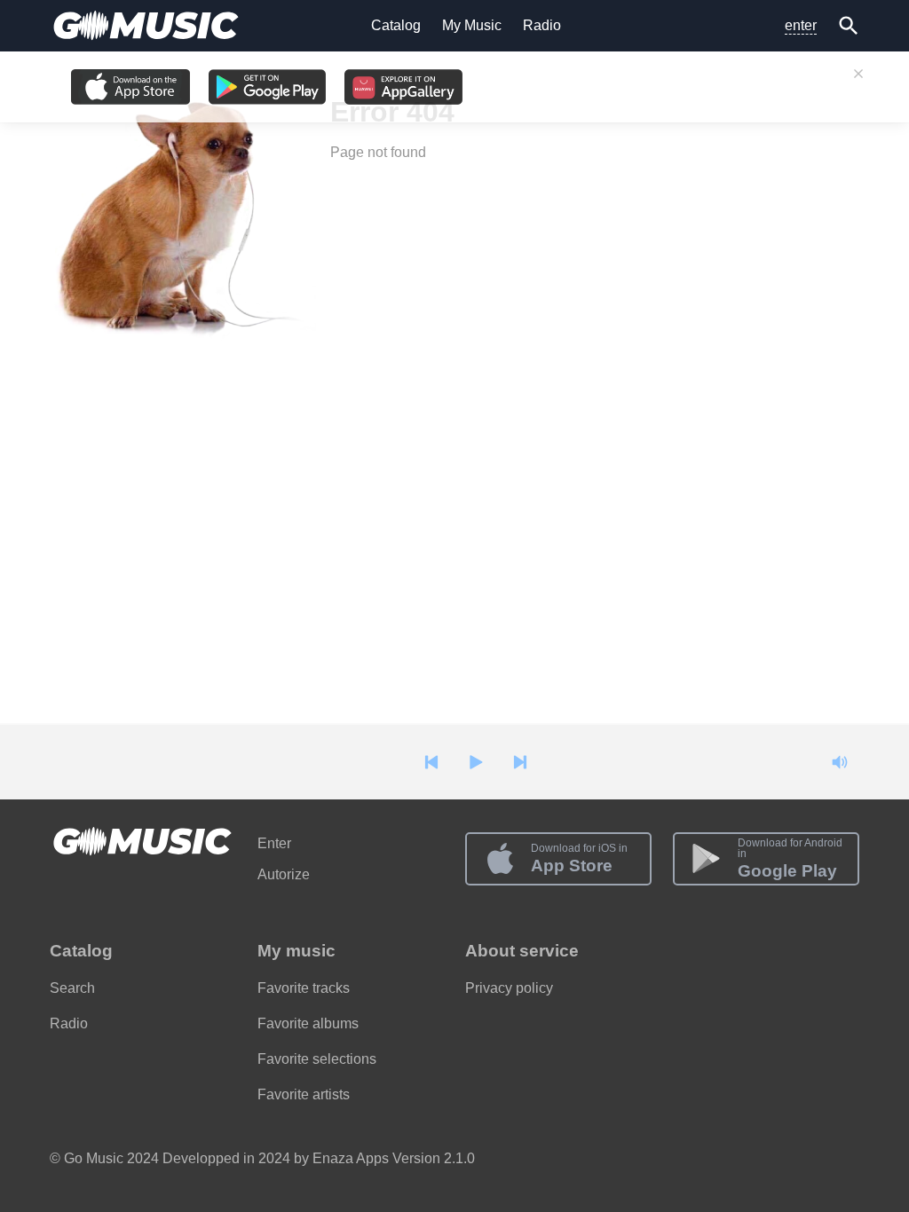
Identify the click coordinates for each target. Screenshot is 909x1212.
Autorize (283, 874)
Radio (542, 25)
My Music (472, 25)
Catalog (396, 25)
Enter (274, 843)
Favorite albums (308, 1023)
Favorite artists (303, 1094)
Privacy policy (509, 988)
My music (296, 950)
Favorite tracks (303, 988)
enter (801, 25)
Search (72, 988)
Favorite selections (316, 1058)
